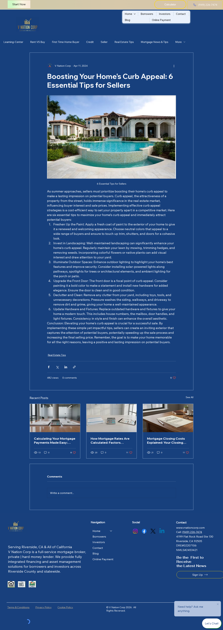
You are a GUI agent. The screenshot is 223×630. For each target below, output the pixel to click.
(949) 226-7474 (192, 532)
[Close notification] (217, 604)
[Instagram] (135, 531)
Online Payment (103, 559)
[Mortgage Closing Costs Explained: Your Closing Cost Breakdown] (168, 418)
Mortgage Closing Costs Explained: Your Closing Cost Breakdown (166, 441)
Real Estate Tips (124, 42)
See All (189, 397)
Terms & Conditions (18, 607)
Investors (99, 542)
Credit (90, 42)
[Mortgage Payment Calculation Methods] (55, 418)
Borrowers (99, 536)
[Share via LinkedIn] (65, 367)
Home (96, 531)
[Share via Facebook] (48, 367)
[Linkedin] (162, 531)
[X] (153, 531)
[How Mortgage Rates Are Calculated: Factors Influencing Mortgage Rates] (111, 418)
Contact (98, 548)
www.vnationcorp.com (190, 527)
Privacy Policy (43, 607)
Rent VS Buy (37, 42)
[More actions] (174, 66)
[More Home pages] (135, 14)
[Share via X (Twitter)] (57, 367)
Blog (96, 553)
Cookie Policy (65, 607)
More (178, 42)
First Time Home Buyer (65, 42)
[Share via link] (74, 367)
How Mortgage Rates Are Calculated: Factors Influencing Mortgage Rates (110, 441)
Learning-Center (13, 42)
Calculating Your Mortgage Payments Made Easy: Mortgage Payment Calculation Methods (54, 441)
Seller (104, 42)
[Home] (111, 531)
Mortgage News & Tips (154, 42)
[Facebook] (144, 531)
